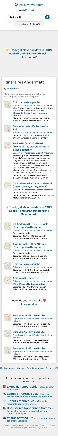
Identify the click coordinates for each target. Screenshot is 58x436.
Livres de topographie (22, 386)
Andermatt (48, 105)
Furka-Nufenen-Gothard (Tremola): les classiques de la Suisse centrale (31, 146)
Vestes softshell (18, 418)
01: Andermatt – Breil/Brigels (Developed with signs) (30, 225)
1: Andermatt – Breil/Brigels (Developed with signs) (30, 245)
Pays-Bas (17, 318)
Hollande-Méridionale (33, 318)
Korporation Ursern (33, 105)
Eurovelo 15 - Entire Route (29, 315)
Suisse (16, 105)
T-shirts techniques (20, 401)
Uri (22, 105)
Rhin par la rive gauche (26, 102)
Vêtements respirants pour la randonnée (27, 402)
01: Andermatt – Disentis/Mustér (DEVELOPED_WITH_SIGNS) (33, 185)
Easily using (30, 53)
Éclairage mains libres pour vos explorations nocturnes (29, 395)
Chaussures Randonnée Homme (29, 408)
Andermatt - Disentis (26, 278)
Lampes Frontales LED (22, 393)
